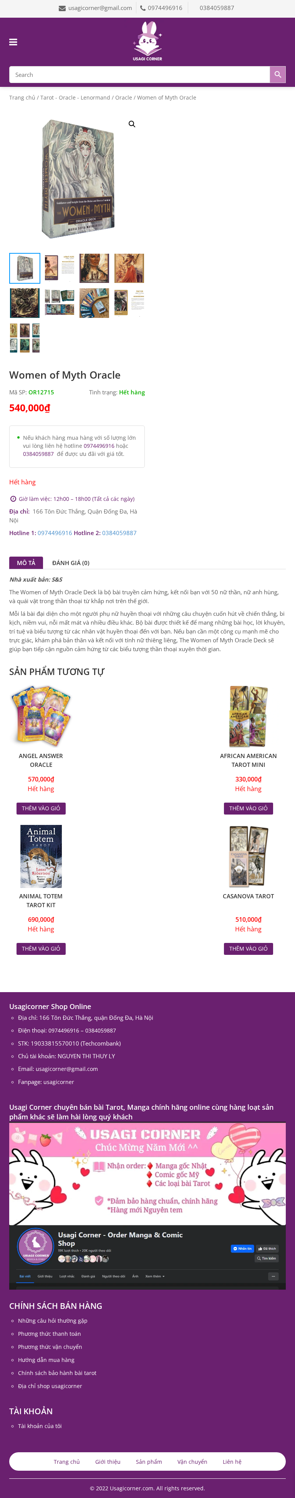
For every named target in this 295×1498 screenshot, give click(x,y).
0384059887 (217, 8)
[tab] (26, 563)
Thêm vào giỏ (41, 808)
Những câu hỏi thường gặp (53, 1320)
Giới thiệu (108, 1461)
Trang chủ (22, 97)
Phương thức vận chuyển (50, 1346)
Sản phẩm (149, 1461)
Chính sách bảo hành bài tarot (57, 1373)
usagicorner (58, 1082)
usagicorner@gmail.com (100, 8)
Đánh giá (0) (70, 563)
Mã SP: (18, 392)
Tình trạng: (103, 392)
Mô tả (26, 563)
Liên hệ (232, 1461)
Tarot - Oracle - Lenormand (75, 97)
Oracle (123, 97)
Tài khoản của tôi (40, 1426)
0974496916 (166, 8)
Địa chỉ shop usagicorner (50, 1386)
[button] (132, 124)
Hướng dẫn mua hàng (46, 1359)
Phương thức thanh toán (49, 1333)
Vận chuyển (192, 1461)
